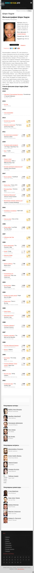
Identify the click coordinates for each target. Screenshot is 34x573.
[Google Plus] (19, 48)
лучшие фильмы (21, 34)
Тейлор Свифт (13, 476)
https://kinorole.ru (21, 569)
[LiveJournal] (17, 48)
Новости (7, 537)
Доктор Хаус (7, 185)
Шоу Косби (7, 357)
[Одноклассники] (14, 48)
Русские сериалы (9, 549)
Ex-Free (6, 104)
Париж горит (7, 301)
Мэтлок (6, 349)
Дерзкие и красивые (9, 335)
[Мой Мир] (15, 48)
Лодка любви (7, 227)
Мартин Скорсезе (14, 511)
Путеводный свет (8, 383)
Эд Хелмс (11, 436)
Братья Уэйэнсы (8, 263)
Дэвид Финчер (13, 505)
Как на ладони (7, 176)
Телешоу (7, 551)
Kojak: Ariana (7, 311)
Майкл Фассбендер (15, 409)
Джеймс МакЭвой (14, 416)
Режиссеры (8, 543)
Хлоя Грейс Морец (14, 456)
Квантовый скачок (8, 315)
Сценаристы (8, 547)
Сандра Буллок (13, 469)
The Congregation (8, 112)
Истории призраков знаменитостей (13, 166)
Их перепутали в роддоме (11, 135)
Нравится (23, 45)
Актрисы (7, 541)
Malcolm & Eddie (8, 255)
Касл (5, 150)
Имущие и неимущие (9, 125)
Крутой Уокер (7, 285)
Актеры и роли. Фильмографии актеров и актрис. (18, 8)
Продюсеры (8, 545)
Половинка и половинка (10, 210)
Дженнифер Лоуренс (15, 449)
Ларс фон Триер (14, 498)
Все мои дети (7, 373)
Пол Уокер (11, 430)
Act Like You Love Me (9, 120)
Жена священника (9, 245)
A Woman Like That (9, 237)
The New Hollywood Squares (11, 345)
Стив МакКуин (13, 491)
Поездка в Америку (9, 325)
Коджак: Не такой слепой (10, 295)
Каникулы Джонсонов (9, 194)
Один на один (7, 219)
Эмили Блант (13, 462)
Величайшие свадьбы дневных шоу (13, 200)
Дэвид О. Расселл (14, 518)
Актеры (7, 539)
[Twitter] (12, 48)
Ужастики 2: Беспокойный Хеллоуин (13, 94)
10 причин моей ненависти (11, 145)
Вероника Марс (8, 189)
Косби (5, 251)
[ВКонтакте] (10, 48)
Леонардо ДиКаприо (15, 423)
